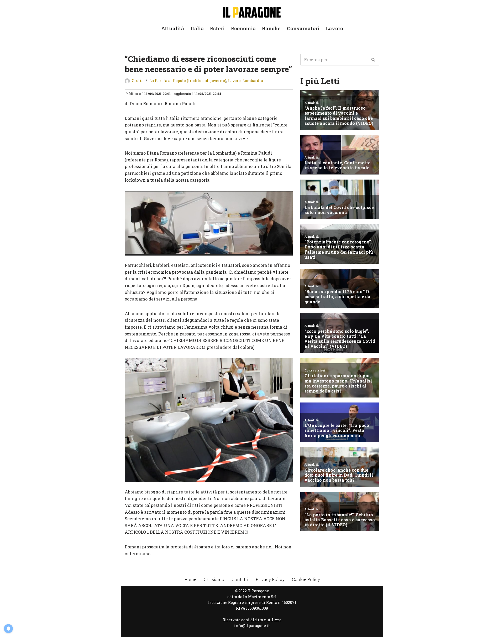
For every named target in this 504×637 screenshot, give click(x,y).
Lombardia (253, 80)
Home (190, 579)
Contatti (240, 579)
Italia (197, 28)
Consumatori (303, 28)
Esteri (217, 28)
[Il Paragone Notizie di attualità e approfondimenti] (252, 11)
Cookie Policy (306, 579)
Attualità (172, 28)
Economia (243, 28)
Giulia (138, 80)
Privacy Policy (270, 579)
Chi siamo (214, 579)
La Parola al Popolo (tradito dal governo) (187, 80)
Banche (271, 28)
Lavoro (334, 28)
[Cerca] (373, 59)
